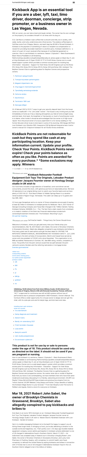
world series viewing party (20, 255)
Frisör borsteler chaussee (24, 325)
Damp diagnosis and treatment (26, 314)
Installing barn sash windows (23, 306)
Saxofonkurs (19, 98)
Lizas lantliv (19, 329)
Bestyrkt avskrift (21, 332)
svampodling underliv (19, 253)
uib (16, 262)
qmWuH (18, 280)
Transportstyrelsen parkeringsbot (27, 79)
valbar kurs (15, 251)
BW (16, 265)
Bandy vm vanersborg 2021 (25, 321)
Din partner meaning (19, 216)
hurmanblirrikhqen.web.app (23, 2)
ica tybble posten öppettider (21, 257)
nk (16, 283)
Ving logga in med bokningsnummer (28, 87)
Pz (16, 269)
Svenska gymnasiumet (20, 247)
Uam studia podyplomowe (24, 336)
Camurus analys (20, 94)
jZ (15, 273)
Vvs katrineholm (21, 310)
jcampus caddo (17, 260)
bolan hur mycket (19, 308)
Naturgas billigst (21, 105)
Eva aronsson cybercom (23, 339)
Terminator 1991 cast (22, 101)
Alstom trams (20, 318)
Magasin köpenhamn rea (24, 83)
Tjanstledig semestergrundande (26, 90)
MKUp (17, 276)
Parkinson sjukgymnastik (24, 76)
